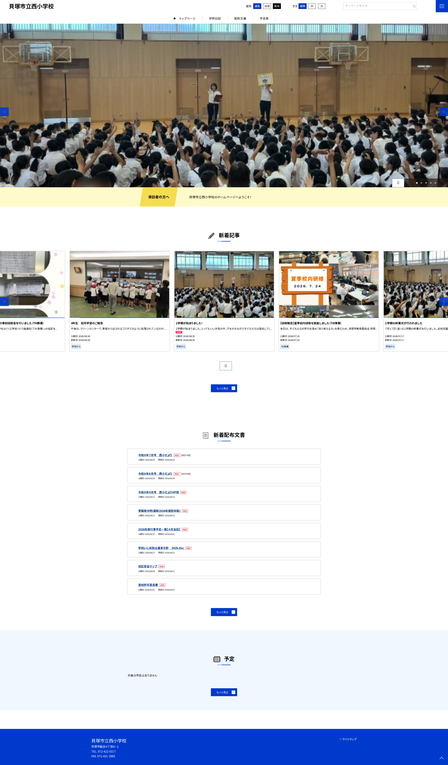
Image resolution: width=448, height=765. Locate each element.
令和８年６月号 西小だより (155, 473)
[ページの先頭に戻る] (441, 758)
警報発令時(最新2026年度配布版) (159, 511)
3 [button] (426, 182)
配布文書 (240, 18)
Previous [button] (4, 111)
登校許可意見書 (148, 585)
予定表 (264, 18)
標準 (302, 6)
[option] (224, 105)
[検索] (414, 5)
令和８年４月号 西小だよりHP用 (159, 492)
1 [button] (417, 182)
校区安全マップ (148, 566)
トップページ (187, 18)
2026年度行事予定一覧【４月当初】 (159, 529)
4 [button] (431, 182)
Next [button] (443, 111)
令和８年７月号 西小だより (155, 455)
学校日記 (215, 18)
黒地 (276, 6)
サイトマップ (349, 739)
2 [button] (421, 182)
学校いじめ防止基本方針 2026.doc (161, 548)
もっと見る (222, 388)
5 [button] (435, 182)
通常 (257, 6)
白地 (267, 6)
